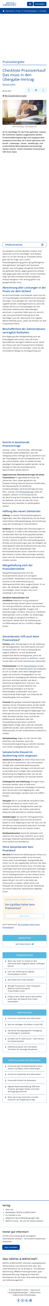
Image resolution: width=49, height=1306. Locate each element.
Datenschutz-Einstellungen (24, 1295)
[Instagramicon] (22, 1300)
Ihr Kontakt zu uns (13, 1215)
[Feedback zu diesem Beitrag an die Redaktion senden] (43, 90)
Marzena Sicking (9, 84)
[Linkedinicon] (31, 1300)
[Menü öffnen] (30, 4)
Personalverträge (26, 492)
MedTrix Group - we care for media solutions (24, 1221)
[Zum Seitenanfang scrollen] (44, 1301)
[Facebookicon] (18, 1300)
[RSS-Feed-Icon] (26, 1300)
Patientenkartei (30, 666)
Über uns (9, 1209)
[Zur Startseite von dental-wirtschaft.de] (10, 4)
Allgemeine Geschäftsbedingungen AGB (22, 1218)
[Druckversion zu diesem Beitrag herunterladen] (29, 90)
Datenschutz (35, 1292)
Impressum (35, 1290)
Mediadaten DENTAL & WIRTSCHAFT (21, 1212)
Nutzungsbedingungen (18, 1292)
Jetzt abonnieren (23, 944)
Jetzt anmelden (11, 1247)
